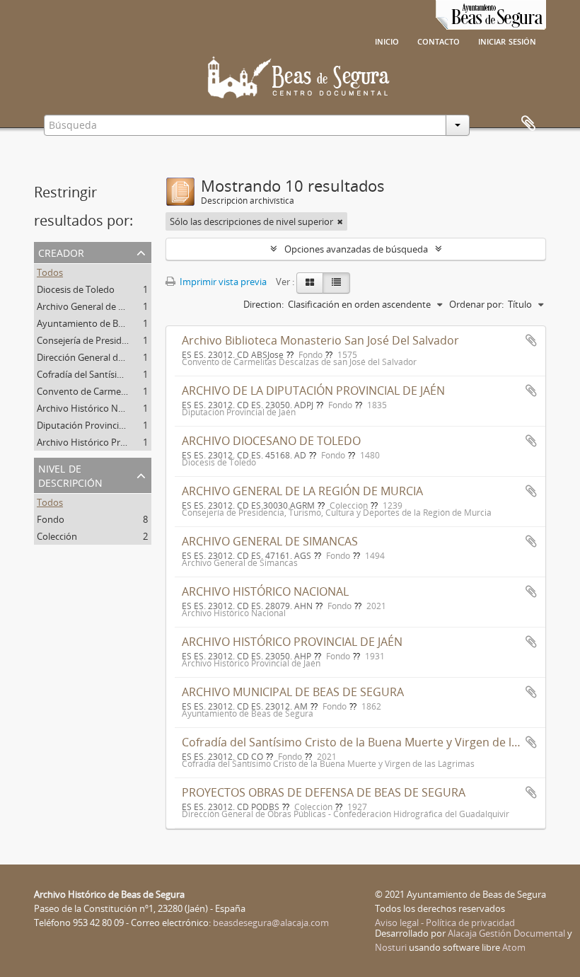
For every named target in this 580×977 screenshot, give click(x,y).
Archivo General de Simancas (97, 306)
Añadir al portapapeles (531, 340)
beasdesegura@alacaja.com (271, 922)
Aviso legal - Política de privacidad (445, 922)
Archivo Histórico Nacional (92, 408)
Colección (57, 536)
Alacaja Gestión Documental (506, 933)
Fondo (50, 519)
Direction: (263, 304)
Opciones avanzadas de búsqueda (356, 249)
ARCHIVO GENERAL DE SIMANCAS (270, 541)
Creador (61, 251)
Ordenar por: (476, 304)
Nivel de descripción (70, 474)
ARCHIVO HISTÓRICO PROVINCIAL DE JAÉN (292, 641)
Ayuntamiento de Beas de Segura (106, 323)
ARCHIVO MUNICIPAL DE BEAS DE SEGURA (293, 692)
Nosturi (391, 947)
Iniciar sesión (507, 40)
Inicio (387, 40)
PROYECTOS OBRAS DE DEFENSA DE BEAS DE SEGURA (323, 792)
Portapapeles (528, 123)
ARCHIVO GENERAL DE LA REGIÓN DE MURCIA (302, 491)
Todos (50, 272)
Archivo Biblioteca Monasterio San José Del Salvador (320, 340)
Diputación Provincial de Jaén (97, 425)
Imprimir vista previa (222, 281)
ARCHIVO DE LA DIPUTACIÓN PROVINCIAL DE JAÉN (313, 390)
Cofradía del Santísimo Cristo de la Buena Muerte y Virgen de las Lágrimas (378, 742)
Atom (514, 947)
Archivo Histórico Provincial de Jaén (111, 442)
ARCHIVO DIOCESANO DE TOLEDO (271, 441)
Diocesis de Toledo (76, 289)
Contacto (438, 40)
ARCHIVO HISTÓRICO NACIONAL (265, 591)
